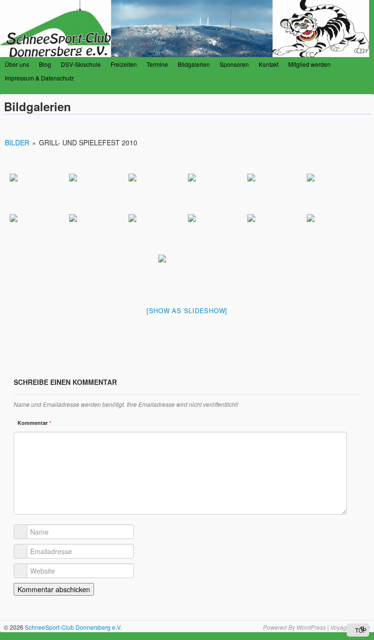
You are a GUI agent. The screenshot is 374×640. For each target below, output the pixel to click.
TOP (360, 630)
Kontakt (269, 64)
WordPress (311, 627)
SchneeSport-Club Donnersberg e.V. (72, 627)
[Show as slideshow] (187, 310)
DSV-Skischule (81, 64)
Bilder (17, 142)
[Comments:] (365, 124)
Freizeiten (124, 64)
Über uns (17, 64)
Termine (157, 64)
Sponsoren (234, 64)
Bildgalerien (194, 64)
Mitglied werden (309, 64)
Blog (45, 64)
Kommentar (34, 422)
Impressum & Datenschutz (39, 78)
